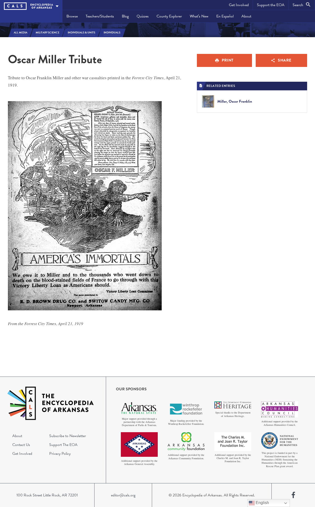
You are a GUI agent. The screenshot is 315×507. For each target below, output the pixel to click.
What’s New (199, 16)
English (262, 503)
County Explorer (169, 16)
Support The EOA (63, 445)
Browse (72, 16)
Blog (125, 16)
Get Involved (239, 5)
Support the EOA (270, 5)
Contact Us (21, 445)
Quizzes (143, 16)
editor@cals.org (123, 495)
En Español (225, 16)
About (246, 16)
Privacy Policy (60, 454)
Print (228, 60)
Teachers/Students (100, 16)
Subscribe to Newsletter (67, 436)
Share (284, 60)
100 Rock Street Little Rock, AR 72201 (47, 495)
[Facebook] (293, 495)
